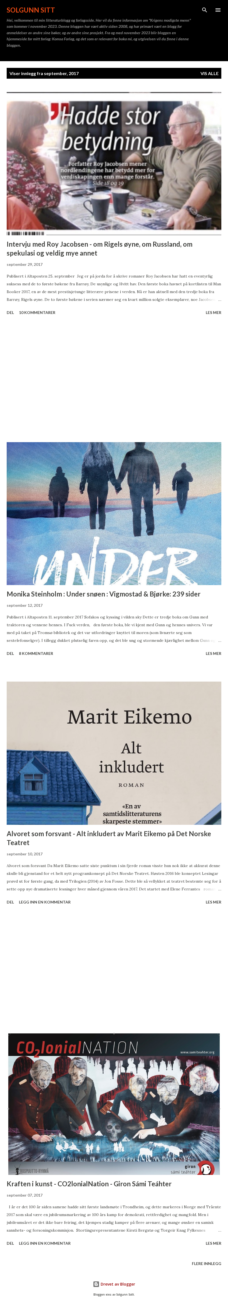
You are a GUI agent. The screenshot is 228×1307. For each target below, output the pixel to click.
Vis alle (209, 73)
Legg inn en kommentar (45, 902)
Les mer (213, 312)
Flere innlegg (206, 1263)
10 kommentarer (37, 312)
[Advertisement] (114, 380)
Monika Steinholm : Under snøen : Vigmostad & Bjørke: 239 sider (103, 594)
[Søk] (204, 10)
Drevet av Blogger (117, 1284)
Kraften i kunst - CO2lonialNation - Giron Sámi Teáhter (89, 1184)
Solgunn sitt (31, 10)
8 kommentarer (36, 653)
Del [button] (10, 312)
